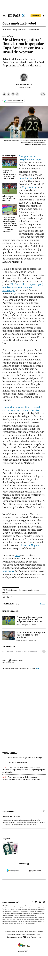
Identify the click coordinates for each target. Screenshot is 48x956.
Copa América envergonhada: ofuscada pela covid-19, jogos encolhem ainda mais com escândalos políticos (9, 224)
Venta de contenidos (17, 931)
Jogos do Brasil (34, 30)
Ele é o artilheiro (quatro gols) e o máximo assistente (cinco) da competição (23, 287)
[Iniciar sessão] (44, 16)
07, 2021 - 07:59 (24, 88)
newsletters (8, 811)
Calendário (7, 30)
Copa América (30, 187)
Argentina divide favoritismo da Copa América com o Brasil (9, 174)
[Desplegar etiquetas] (44, 651)
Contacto (8, 931)
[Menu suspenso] (4, 16)
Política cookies (37, 931)
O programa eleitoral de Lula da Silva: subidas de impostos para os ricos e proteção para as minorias (23, 769)
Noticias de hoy (36, 937)
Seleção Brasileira (19, 30)
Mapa (23, 934)
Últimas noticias (9, 753)
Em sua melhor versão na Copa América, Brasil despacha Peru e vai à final (29, 619)
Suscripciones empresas (14, 937)
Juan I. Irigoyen (24, 84)
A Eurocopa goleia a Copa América (8, 198)
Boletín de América (11, 817)
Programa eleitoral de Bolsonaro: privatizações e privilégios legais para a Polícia (22, 778)
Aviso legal (28, 931)
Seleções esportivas (30, 652)
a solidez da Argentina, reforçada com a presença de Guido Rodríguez (22, 408)
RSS (24, 937)
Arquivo (6, 839)
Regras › (43, 604)
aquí (37, 668)
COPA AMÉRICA (7, 36)
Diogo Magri (20, 625)
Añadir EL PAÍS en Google (15, 100)
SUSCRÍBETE (36, 15)
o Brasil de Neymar (29, 545)
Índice (28, 937)
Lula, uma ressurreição (17, 762)
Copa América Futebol (19, 23)
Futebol (18, 652)
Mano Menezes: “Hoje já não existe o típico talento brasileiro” (30, 635)
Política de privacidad (14, 934)
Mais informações (8, 663)
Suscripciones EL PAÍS (33, 934)
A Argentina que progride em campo (30, 158)
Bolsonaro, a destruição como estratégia (25, 757)
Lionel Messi (25, 177)
